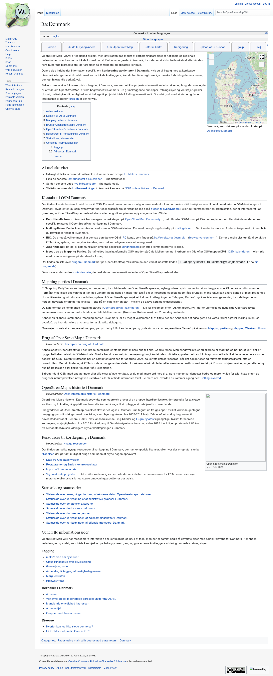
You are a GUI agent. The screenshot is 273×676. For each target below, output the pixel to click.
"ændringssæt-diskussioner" (85, 178)
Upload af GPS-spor (212, 47)
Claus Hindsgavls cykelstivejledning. (69, 561)
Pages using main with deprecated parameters (87, 640)
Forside (51, 47)
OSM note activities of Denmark (145, 188)
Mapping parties (218, 328)
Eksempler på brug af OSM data (84, 344)
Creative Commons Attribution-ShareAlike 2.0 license (97, 661)
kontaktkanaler (82, 272)
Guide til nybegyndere (82, 47)
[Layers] (262, 64)
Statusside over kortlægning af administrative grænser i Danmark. (87, 498)
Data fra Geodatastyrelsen (63, 459)
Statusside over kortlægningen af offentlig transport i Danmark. (85, 522)
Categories (48, 640)
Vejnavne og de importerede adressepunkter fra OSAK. (81, 598)
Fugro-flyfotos (145, 419)
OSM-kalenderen (239, 251)
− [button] (211, 62)
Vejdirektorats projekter (60, 474)
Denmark (125, 640)
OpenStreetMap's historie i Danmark (87, 393)
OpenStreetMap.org (219, 130)
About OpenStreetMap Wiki (71, 668)
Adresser (52, 594)
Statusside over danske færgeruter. (68, 513)
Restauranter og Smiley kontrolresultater (71, 464)
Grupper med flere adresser (64, 613)
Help (266, 33)
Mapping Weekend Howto (249, 328)
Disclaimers (94, 668)
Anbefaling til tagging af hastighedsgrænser (73, 571)
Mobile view (110, 668)
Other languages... (154, 39)
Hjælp (240, 47)
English (56, 36)
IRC (124, 237)
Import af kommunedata (61, 469)
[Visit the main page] (18, 16)
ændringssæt (130, 246)
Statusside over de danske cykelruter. (70, 503)
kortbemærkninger (84, 188)
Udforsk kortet (153, 47)
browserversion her (201, 237)
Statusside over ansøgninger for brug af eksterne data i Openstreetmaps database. (98, 494)
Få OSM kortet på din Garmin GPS (68, 631)
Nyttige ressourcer (75, 443)
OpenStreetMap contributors (250, 122)
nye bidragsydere (85, 183)
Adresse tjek (54, 608)
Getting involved (210, 378)
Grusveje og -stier (57, 566)
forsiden (74, 98)
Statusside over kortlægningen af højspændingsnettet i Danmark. (87, 517)
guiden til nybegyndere (165, 208)
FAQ (258, 47)
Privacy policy (46, 668)
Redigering (181, 47)
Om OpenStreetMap (120, 47)
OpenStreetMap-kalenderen (121, 307)
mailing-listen (183, 228)
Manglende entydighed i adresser (67, 603)
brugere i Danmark (84, 261)
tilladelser (48, 453)
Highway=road (55, 580)
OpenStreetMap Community (142, 219)
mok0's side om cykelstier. (62, 557)
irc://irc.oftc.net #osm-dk (169, 237)
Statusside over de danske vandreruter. (71, 508)
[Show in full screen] (262, 57)
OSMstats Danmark (136, 174)
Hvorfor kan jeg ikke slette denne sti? (69, 626)
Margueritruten (55, 576)
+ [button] (211, 57)
